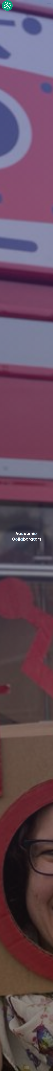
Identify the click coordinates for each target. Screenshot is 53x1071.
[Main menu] (49, 5)
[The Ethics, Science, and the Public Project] (7, 5)
